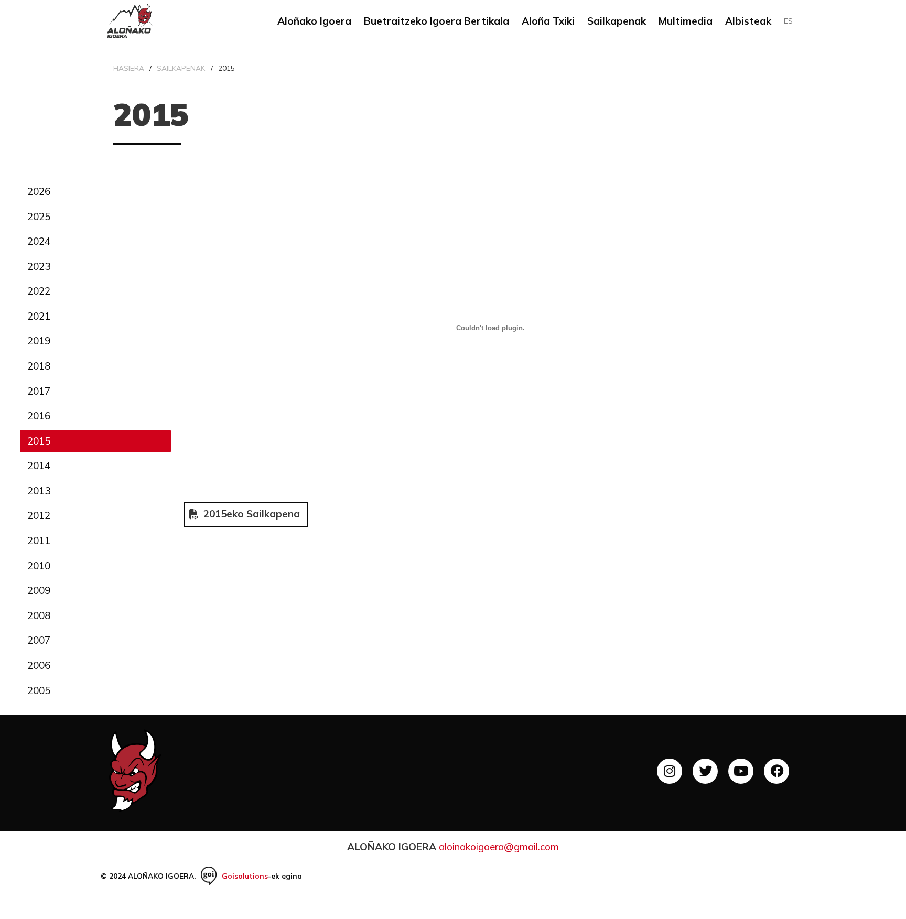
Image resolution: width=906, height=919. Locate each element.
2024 (38, 241)
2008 (38, 615)
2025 (38, 216)
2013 (38, 490)
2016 (38, 415)
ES (788, 21)
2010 (38, 565)
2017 (38, 391)
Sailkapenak (181, 67)
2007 (38, 640)
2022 (38, 291)
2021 (38, 316)
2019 (38, 340)
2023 (38, 266)
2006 (38, 665)
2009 (38, 590)
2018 (38, 366)
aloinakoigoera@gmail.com (499, 846)
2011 (38, 540)
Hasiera (128, 67)
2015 (38, 441)
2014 (38, 465)
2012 (38, 515)
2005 (38, 690)
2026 (38, 191)
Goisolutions (245, 875)
